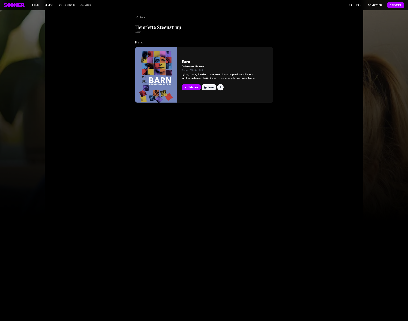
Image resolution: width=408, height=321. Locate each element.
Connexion (375, 5)
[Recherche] (350, 5)
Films (35, 5)
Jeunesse (85, 5)
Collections (67, 5)
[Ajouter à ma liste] (220, 87)
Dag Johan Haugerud (194, 66)
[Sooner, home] (14, 5)
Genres (48, 5)
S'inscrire (396, 5)
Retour (143, 17)
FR (357, 5)
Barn (186, 61)
